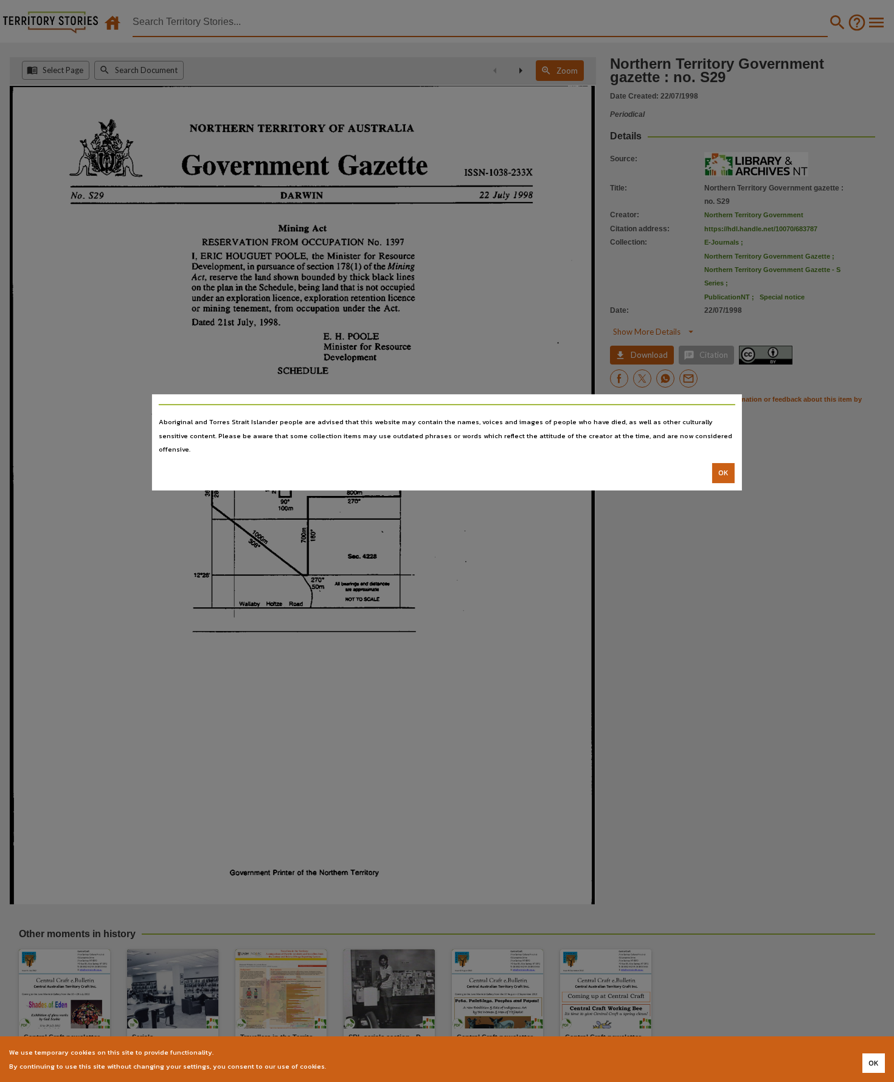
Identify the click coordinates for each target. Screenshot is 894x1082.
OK (723, 472)
